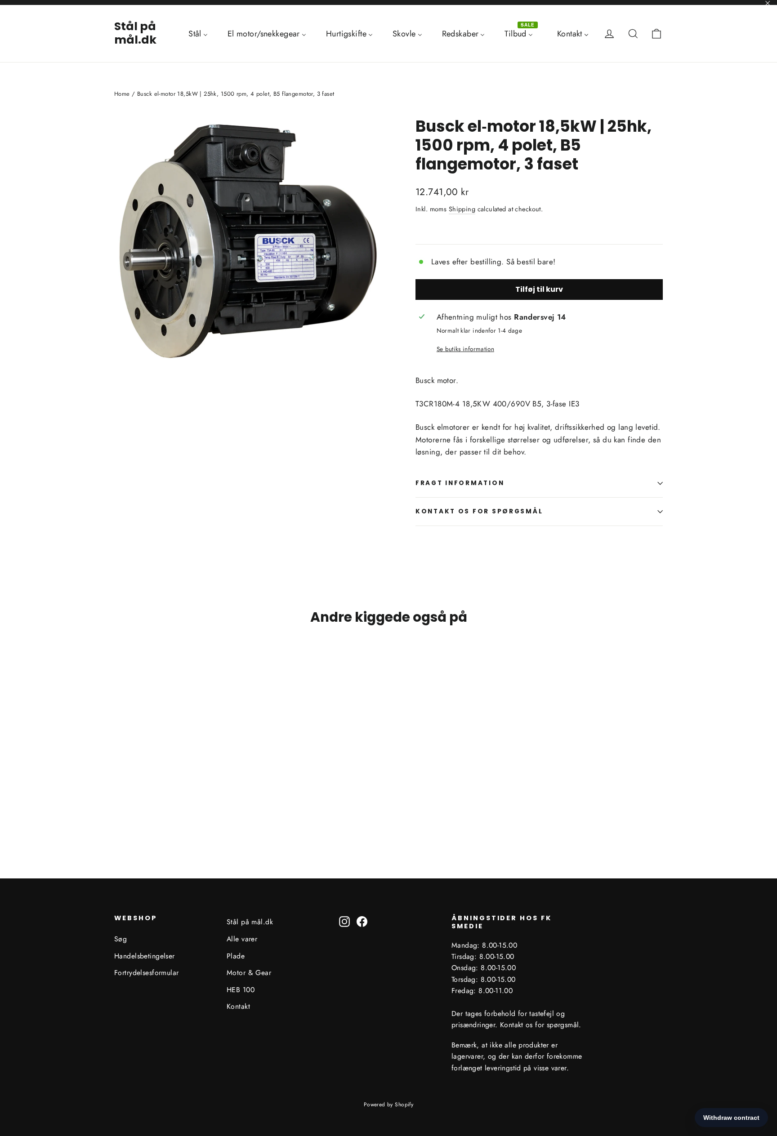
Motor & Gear (249, 972)
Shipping (462, 209)
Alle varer (242, 939)
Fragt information (459, 483)
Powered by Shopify (389, 1104)
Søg (120, 939)
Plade (236, 956)
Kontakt (238, 1006)
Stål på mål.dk (135, 33)
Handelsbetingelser (144, 956)
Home (122, 93)
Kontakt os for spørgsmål (479, 511)
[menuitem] (198, 33)
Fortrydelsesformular (146, 972)
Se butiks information (465, 348)
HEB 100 (241, 990)
